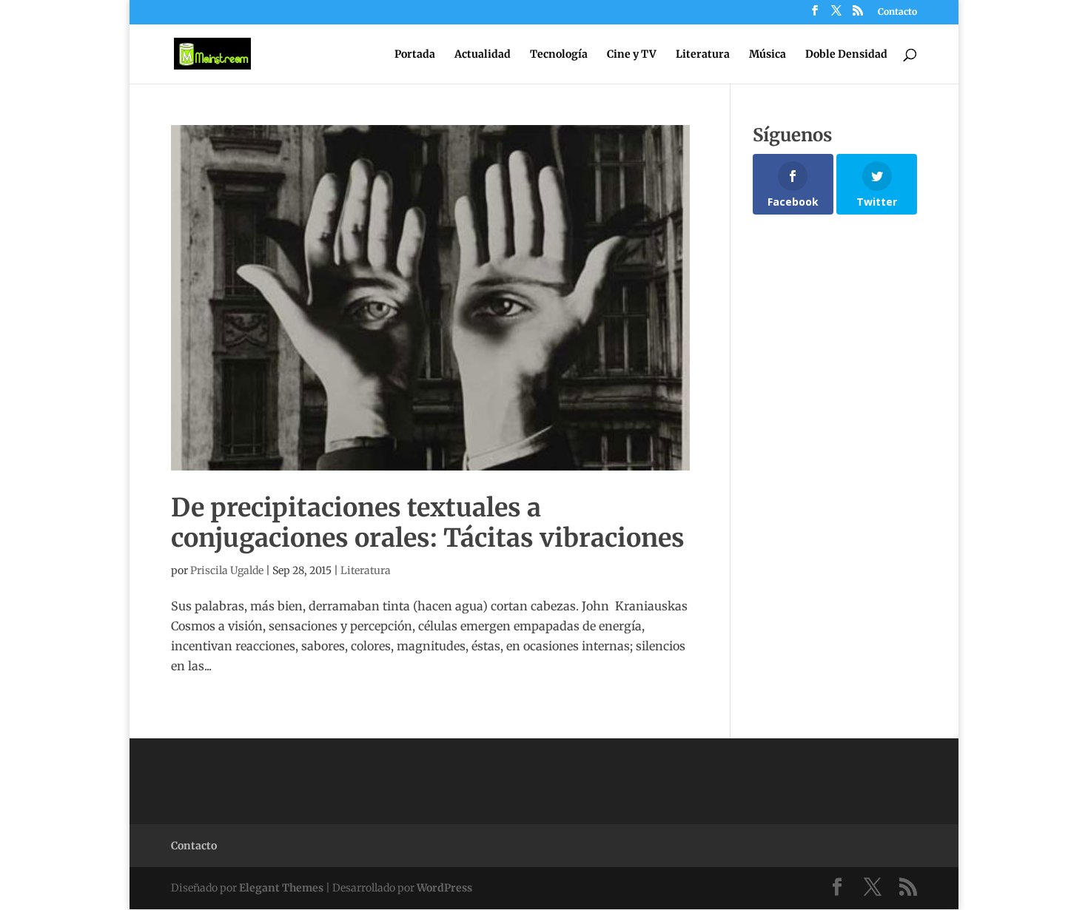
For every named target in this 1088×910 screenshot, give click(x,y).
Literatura (703, 55)
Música (767, 55)
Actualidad (482, 55)
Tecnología (559, 55)
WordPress (444, 887)
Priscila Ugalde (226, 570)
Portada (414, 55)
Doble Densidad (846, 55)
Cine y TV (632, 55)
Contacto (897, 12)
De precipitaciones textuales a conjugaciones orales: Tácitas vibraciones (428, 522)
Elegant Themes (281, 887)
